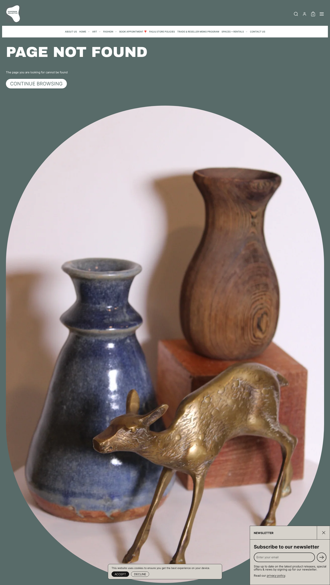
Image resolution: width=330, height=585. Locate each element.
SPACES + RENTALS (233, 31)
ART (94, 31)
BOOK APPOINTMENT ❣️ (133, 31)
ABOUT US (71, 31)
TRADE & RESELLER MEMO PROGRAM (198, 31)
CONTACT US (257, 31)
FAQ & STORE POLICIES (162, 31)
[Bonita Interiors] (13, 14)
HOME (82, 31)
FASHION (108, 31)
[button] (296, 14)
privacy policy (276, 575)
